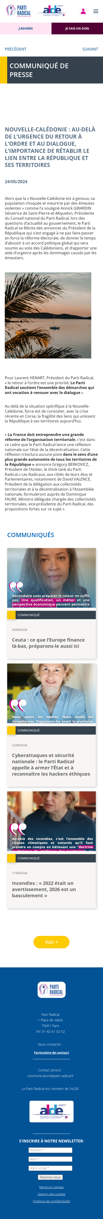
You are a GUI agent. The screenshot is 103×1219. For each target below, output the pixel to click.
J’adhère (26, 28)
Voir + (51, 942)
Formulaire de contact (51, 1052)
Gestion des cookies (51, 1194)
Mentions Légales (51, 1187)
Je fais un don (77, 28)
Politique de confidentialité (51, 1201)
